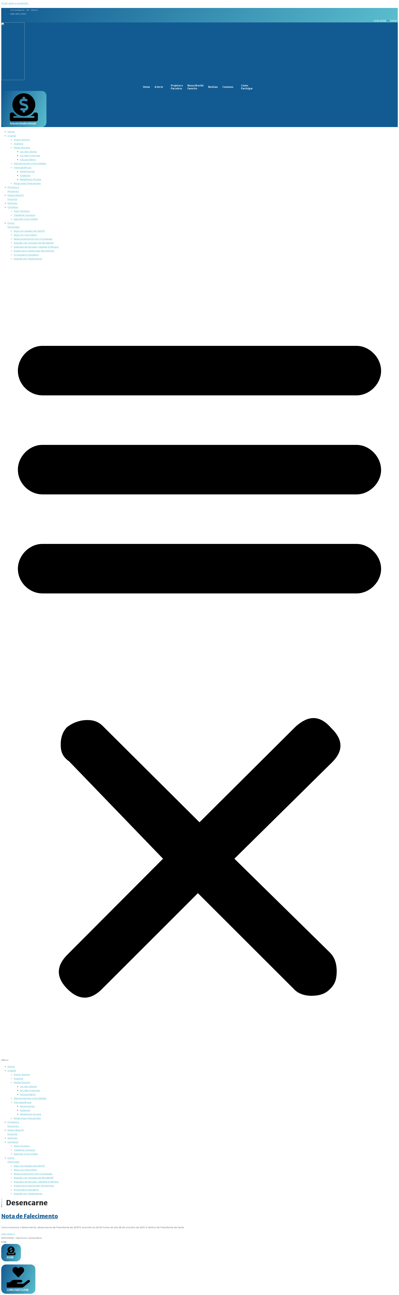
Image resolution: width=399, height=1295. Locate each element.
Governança (27, 171)
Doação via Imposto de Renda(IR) (34, 242)
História (18, 143)
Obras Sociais (22, 147)
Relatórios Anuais (30, 179)
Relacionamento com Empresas (33, 238)
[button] (199, 662)
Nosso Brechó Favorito (195, 87)
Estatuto (25, 175)
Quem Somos (22, 139)
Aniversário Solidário (26, 254)
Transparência (22, 167)
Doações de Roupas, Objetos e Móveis (36, 246)
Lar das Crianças (30, 155)
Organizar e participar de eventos (34, 250)
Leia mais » (8, 1233)
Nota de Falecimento (29, 1216)
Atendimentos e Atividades (30, 163)
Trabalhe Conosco (24, 215)
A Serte (159, 86)
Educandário (28, 159)
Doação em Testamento (28, 258)
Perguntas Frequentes (27, 183)
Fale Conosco (22, 211)
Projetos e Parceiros (177, 87)
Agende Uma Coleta (26, 218)
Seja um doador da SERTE (29, 230)
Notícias (213, 86)
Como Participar (247, 87)
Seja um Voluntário (25, 234)
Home (146, 86)
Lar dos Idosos (28, 151)
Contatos (227, 86)
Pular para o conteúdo (14, 3)
